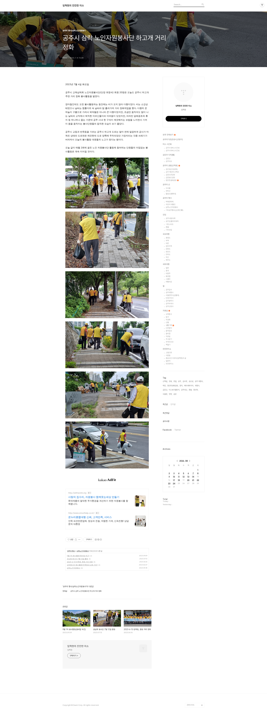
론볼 (167, 227)
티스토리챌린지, (174, 390)
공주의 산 (166, 184)
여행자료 (169, 282)
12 (184, 477)
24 (174, 483)
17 (174, 480)
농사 (167, 317)
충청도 (168, 238)
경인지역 (169, 246)
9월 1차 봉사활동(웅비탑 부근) (78, 556)
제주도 (168, 260)
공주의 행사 (71, 551)
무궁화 (168, 320)
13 (188, 477)
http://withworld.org (77, 493)
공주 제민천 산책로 (172, 172)
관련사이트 (190, 705)
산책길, (165, 381)
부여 (167, 240)
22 (198, 480)
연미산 (168, 191)
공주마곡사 (169, 304)
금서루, (185, 381)
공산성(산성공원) (172, 169)
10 (174, 477)
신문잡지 (169, 328)
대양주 (168, 273)
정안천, (195, 390)
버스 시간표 (167, 144)
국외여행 (166, 264)
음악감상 (169, 331)
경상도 (168, 252)
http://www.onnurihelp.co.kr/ (81, 513)
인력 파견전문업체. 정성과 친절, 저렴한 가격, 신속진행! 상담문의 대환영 (98, 522)
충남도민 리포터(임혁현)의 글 (176, 358)
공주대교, (184, 390)
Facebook (167, 430)
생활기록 (169, 325)
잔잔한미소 (167, 349)
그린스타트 (169, 224)
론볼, (190, 390)
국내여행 (166, 234)
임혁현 (69, 650)
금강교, (165, 390)
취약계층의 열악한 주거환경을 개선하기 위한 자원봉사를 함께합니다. (98, 502)
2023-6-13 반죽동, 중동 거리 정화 (80, 562)
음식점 (168, 334)
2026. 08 (183, 461)
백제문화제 (169, 202)
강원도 (168, 249)
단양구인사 (169, 298)
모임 (164, 215)
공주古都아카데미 (172, 221)
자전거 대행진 (170, 204)
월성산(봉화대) (171, 194)
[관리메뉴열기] (262, 5)
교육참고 (169, 314)
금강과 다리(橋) (169, 155)
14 (193, 477)
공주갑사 (169, 290)
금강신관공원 (170, 175)
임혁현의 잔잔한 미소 (73, 5)
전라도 (168, 254)
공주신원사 (169, 306)
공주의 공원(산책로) (170, 165)
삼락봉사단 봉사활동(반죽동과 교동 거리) (82, 565)
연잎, (175, 381)
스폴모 (168, 279)
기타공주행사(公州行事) (174, 210)
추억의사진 (169, 342)
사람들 (168, 355)
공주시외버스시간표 (173, 151)
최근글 (165, 404)
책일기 (168, 345)
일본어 (168, 361)
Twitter (177, 430)
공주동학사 (169, 301)
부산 (167, 257)
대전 (167, 243)
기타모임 (169, 230)
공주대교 (169, 161)
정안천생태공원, (172, 386)
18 (179, 480)
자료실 (165, 310)
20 (188, 480)
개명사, (197, 386)
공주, (179, 381)
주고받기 (169, 339)
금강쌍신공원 (170, 177)
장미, (181, 386)
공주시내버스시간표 (173, 148)
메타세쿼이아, (189, 386)
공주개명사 (169, 292)
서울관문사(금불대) (172, 295)
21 (193, 480)
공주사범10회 (170, 218)
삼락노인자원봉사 (83, 551)
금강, (175, 394)
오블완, (165, 394)
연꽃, (170, 381)
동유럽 (168, 276)
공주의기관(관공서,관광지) (173, 139)
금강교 (168, 158)
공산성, (191, 381)
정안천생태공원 (171, 180)
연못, (170, 394)
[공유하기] (76, 539)
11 (179, 477)
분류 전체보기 (168, 135)
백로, (164, 386)
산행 (167, 322)
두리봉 (168, 188)
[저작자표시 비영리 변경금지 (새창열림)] (98, 539)
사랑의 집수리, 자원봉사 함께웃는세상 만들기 (93, 497)
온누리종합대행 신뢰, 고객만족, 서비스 (90, 517)
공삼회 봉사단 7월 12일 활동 (77, 559)
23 (169, 483)
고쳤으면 (169, 353)
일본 (167, 268)
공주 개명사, (199, 381)
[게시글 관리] (79, 539)
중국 (167, 271)
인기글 (172, 404)
